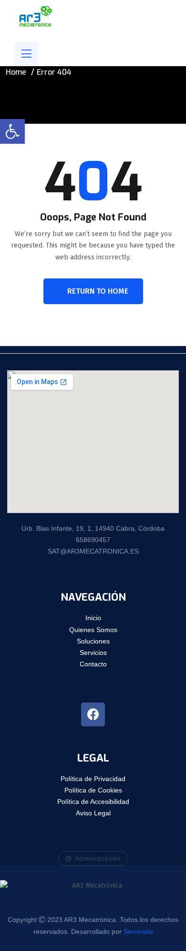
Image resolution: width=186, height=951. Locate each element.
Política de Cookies (93, 790)
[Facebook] (93, 714)
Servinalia (138, 931)
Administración (98, 858)
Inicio (93, 618)
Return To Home (97, 291)
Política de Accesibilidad (93, 801)
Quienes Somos (93, 630)
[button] (12, 131)
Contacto (93, 664)
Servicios (93, 652)
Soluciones (93, 641)
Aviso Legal (93, 813)
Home (16, 72)
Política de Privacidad (93, 779)
